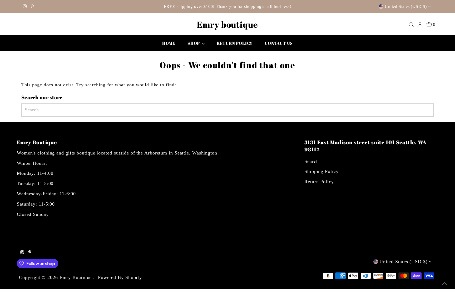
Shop (194, 43)
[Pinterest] (32, 6)
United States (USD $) (406, 6)
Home (168, 43)
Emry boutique (227, 24)
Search (311, 161)
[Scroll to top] (444, 283)
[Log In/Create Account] (420, 24)
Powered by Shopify (120, 277)
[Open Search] (411, 24)
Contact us (279, 43)
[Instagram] (25, 6)
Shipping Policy (321, 171)
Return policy (235, 43)
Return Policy (319, 181)
